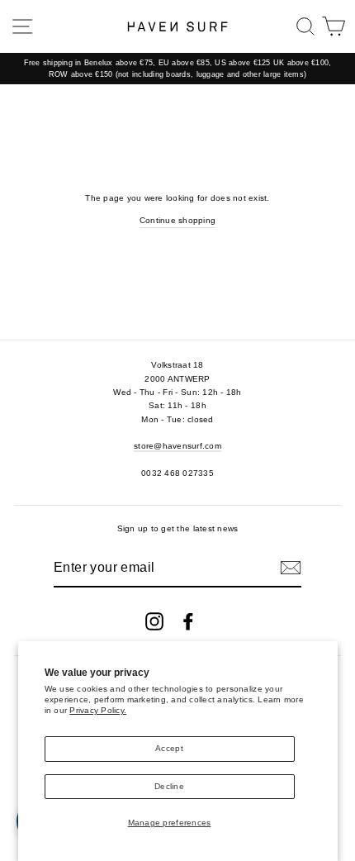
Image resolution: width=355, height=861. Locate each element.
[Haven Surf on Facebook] (188, 621)
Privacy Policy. (97, 710)
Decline (169, 786)
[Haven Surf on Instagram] (154, 621)
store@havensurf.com (177, 445)
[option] (177, 69)
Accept (169, 748)
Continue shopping (177, 220)
